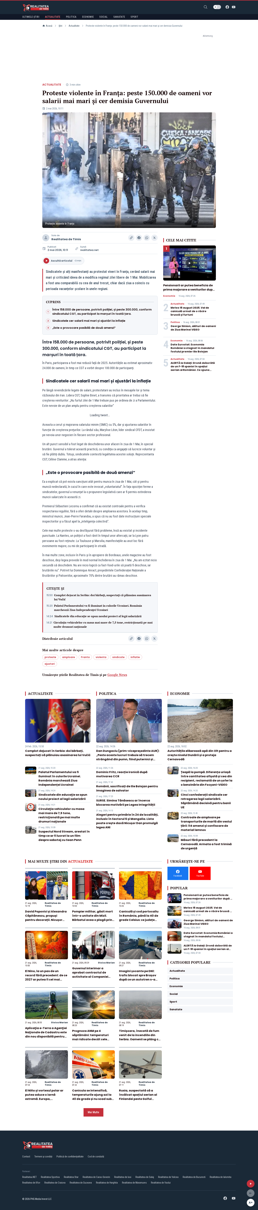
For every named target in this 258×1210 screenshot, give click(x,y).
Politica (175, 322)
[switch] (217, 7)
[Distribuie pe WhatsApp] (147, 238)
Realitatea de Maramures (134, 1182)
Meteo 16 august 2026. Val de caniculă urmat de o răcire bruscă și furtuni (190, 311)
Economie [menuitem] (88, 16)
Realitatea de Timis (66, 239)
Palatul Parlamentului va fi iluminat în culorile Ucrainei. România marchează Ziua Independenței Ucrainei (98, 608)
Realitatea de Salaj (144, 1177)
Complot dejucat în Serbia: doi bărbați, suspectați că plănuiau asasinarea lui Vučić (102, 597)
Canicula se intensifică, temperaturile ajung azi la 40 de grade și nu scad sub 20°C (92, 1096)
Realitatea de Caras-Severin (96, 1177)
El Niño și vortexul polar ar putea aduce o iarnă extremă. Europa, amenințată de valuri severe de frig (46, 1098)
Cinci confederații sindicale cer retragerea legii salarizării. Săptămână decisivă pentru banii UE (206, 801)
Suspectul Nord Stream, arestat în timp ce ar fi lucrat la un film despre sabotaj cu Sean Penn (64, 836)
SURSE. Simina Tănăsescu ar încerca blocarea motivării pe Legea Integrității (125, 802)
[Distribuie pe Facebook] (139, 238)
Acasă (49, 25)
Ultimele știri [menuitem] (30, 16)
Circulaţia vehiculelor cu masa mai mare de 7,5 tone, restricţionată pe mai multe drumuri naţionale (103, 625)
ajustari (50, 664)
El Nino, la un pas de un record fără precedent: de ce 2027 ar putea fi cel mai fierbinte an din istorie (46, 977)
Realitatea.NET (29, 1177)
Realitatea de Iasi (122, 1177)
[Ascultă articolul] (250, 1184)
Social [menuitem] (103, 16)
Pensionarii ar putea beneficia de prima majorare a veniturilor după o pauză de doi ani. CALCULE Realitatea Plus (188, 291)
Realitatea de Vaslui (161, 1182)
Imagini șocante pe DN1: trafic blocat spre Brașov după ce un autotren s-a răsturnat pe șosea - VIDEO (139, 977)
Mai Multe (93, 1112)
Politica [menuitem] (71, 16)
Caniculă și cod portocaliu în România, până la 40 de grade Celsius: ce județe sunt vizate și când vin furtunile (138, 919)
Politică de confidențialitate (70, 1156)
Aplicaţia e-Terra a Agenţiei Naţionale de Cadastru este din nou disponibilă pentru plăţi (46, 1034)
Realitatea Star (71, 1177)
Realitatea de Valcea (168, 1177)
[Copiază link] (131, 238)
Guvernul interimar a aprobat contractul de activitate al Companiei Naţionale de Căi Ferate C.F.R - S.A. (90, 976)
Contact (26, 1156)
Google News (117, 675)
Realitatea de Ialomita (220, 1177)
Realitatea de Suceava (81, 1182)
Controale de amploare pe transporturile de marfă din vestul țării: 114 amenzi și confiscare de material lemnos (206, 823)
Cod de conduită (96, 1156)
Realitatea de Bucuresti (194, 1177)
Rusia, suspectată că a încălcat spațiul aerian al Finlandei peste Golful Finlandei (138, 1096)
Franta (85, 657)
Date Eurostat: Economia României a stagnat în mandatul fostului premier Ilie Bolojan (192, 348)
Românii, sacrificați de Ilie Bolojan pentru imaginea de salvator (127, 788)
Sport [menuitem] (134, 16)
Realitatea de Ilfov (31, 1182)
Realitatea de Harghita (107, 1182)
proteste (50, 657)
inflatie (135, 657)
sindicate (118, 657)
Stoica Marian (106, 962)
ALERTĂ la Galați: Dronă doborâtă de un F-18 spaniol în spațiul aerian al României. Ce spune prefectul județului (193, 368)
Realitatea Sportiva (50, 1177)
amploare (68, 657)
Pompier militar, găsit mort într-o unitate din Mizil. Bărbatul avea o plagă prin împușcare (92, 917)
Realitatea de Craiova (54, 1182)
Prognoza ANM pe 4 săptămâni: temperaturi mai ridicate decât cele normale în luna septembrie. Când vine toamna (93, 1039)
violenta (101, 657)
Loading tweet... (100, 415)
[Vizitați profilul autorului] (45, 237)
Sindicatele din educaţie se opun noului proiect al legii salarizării (97, 616)
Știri (60, 25)
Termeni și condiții (43, 1156)
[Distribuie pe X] (154, 238)
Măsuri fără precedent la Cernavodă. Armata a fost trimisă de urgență (206, 844)
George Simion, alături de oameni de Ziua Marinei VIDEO (193, 327)
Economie (169, 296)
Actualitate (74, 25)
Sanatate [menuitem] (119, 16)
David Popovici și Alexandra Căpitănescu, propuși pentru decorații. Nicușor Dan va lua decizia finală (46, 917)
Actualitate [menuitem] (52, 16)
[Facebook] (227, 7)
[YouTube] (233, 7)
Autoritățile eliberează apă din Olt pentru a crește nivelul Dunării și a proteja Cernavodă (199, 755)
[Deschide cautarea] (205, 7)
